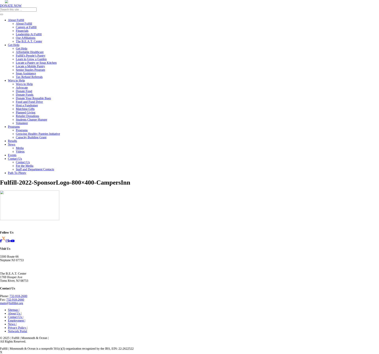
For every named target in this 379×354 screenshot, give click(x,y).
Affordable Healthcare (30, 52)
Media (20, 148)
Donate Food (24, 91)
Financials (22, 30)
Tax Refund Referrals (29, 77)
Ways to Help (16, 80)
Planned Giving (25, 112)
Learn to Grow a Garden (31, 59)
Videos (20, 151)
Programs (14, 126)
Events (12, 155)
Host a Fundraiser (27, 105)
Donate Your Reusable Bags (33, 98)
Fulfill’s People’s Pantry (30, 55)
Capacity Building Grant (31, 137)
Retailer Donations (27, 116)
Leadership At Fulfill (29, 34)
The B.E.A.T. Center (29, 41)
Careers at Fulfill (26, 27)
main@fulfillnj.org (11, 303)
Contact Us (15, 158)
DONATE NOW (11, 5)
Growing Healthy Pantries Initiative (38, 133)
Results (12, 141)
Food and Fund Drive (29, 101)
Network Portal (17, 331)
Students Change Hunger (31, 119)
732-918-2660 (15, 299)
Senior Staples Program (30, 69)
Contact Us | (15, 317)
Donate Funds (24, 94)
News (11, 144)
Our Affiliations (25, 37)
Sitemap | (13, 310)
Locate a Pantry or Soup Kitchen (36, 62)
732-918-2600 (18, 296)
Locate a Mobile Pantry (30, 66)
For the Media (24, 165)
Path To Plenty (17, 173)
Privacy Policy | (17, 327)
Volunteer (22, 123)
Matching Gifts (25, 109)
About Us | (15, 313)
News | (12, 324)
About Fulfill (16, 20)
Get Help (13, 45)
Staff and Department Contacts (35, 169)
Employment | (16, 320)
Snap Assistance (26, 73)
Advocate (22, 87)
